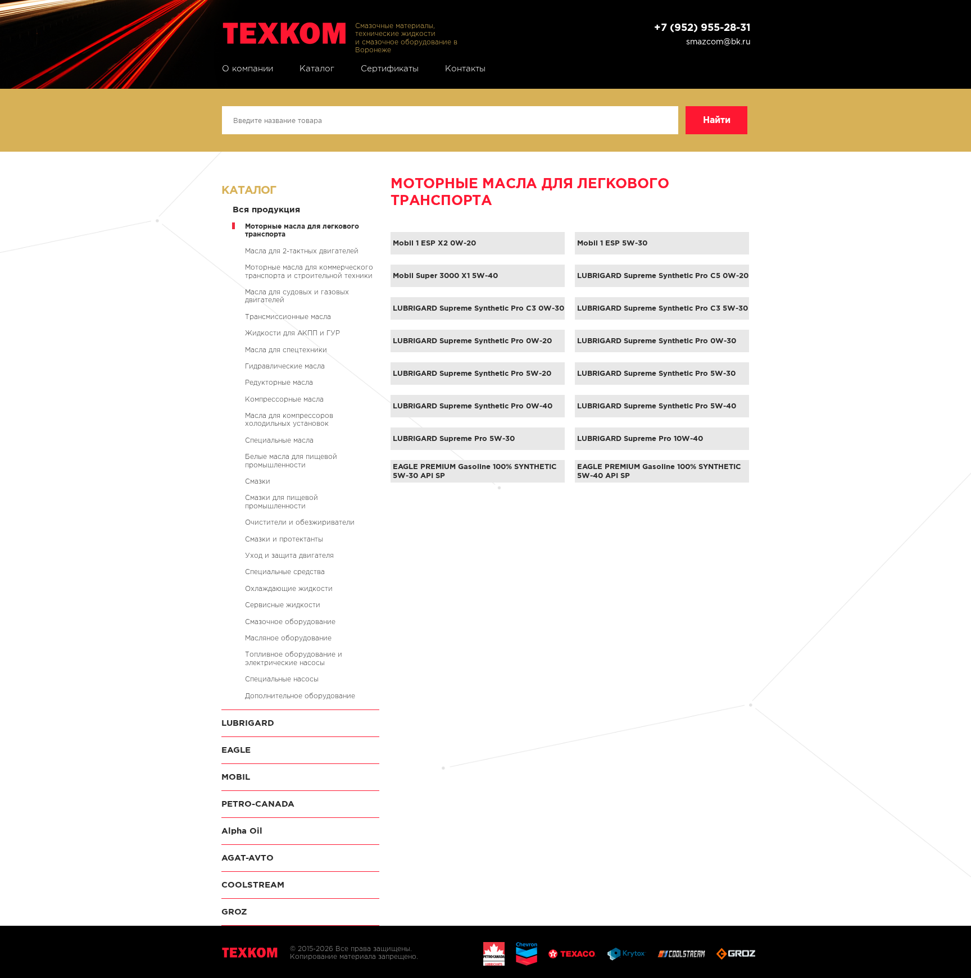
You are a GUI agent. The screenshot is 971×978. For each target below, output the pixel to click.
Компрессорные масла (284, 399)
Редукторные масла (279, 382)
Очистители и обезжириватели (300, 522)
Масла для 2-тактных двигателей (302, 250)
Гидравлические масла (285, 366)
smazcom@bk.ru (718, 41)
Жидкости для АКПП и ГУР (292, 332)
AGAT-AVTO (247, 857)
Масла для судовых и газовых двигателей (297, 295)
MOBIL (235, 776)
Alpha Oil (241, 830)
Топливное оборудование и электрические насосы (293, 658)
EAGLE (236, 749)
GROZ (234, 911)
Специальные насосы (282, 679)
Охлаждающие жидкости (289, 588)
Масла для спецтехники (286, 349)
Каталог (317, 68)
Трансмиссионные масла (288, 316)
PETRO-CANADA (257, 803)
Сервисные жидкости (282, 604)
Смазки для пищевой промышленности (281, 501)
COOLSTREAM (252, 884)
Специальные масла (279, 440)
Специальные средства (285, 571)
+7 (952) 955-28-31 (702, 27)
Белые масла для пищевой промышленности (291, 460)
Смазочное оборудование (290, 621)
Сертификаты (390, 68)
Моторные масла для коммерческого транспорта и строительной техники (309, 271)
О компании (247, 68)
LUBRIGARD (247, 722)
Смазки (257, 481)
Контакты (465, 68)
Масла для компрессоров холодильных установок (289, 419)
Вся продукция (266, 209)
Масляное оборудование (288, 638)
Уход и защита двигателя (289, 555)
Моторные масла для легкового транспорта (302, 230)
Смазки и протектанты (284, 539)
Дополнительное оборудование (300, 695)
